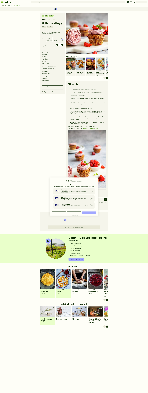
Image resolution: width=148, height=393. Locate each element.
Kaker (46, 15)
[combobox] (78, 2)
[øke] (62, 45)
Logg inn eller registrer (85, 9)
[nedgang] (57, 45)
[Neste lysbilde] (107, 78)
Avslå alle (59, 212)
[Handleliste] (134, 2)
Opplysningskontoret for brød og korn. (90, 128)
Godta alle (89, 212)
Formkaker (51, 15)
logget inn (75, 220)
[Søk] (32, 2)
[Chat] (127, 2)
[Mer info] (62, 47)
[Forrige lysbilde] (104, 78)
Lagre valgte (74, 212)
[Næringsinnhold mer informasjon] (53, 92)
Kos (43, 15)
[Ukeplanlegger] (131, 2)
